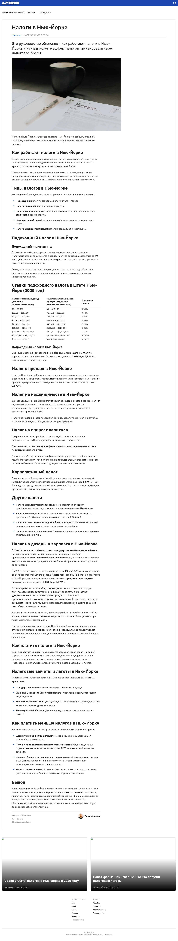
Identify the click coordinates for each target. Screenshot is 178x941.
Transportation (78, 920)
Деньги (20, 819)
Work (74, 906)
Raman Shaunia (92, 816)
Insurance (76, 916)
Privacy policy (98, 913)
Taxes (74, 909)
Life (73, 903)
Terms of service (99, 909)
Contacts (96, 906)
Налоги (16, 35)
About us (96, 903)
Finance (75, 913)
